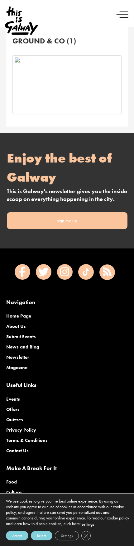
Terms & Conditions (27, 440)
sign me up (67, 221)
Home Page (18, 316)
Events (13, 399)
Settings (67, 535)
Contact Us (17, 451)
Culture (14, 492)
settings (88, 524)
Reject (41, 535)
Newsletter (17, 357)
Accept (17, 535)
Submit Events (21, 336)
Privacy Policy (21, 430)
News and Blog (22, 347)
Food (11, 482)
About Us (16, 326)
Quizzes (14, 420)
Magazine (16, 367)
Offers (13, 409)
